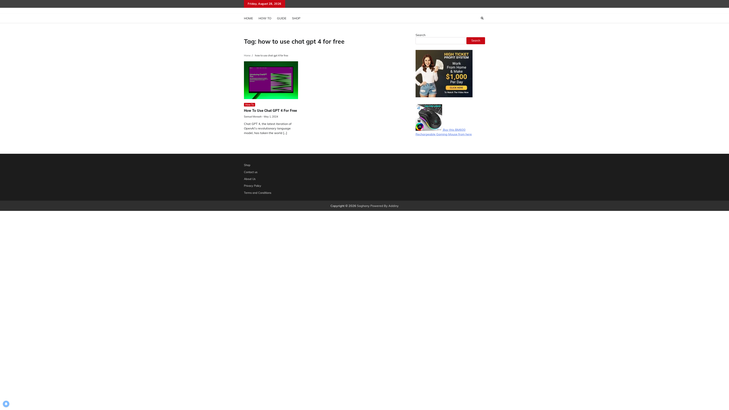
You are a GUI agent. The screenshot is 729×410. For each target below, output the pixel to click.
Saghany (363, 206)
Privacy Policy (252, 186)
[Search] (482, 18)
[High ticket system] (444, 96)
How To (265, 18)
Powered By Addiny (384, 206)
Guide (281, 18)
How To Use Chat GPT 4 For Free (270, 110)
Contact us (250, 172)
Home (248, 18)
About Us (250, 179)
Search (420, 35)
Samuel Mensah (253, 116)
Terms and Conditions (257, 193)
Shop (296, 18)
